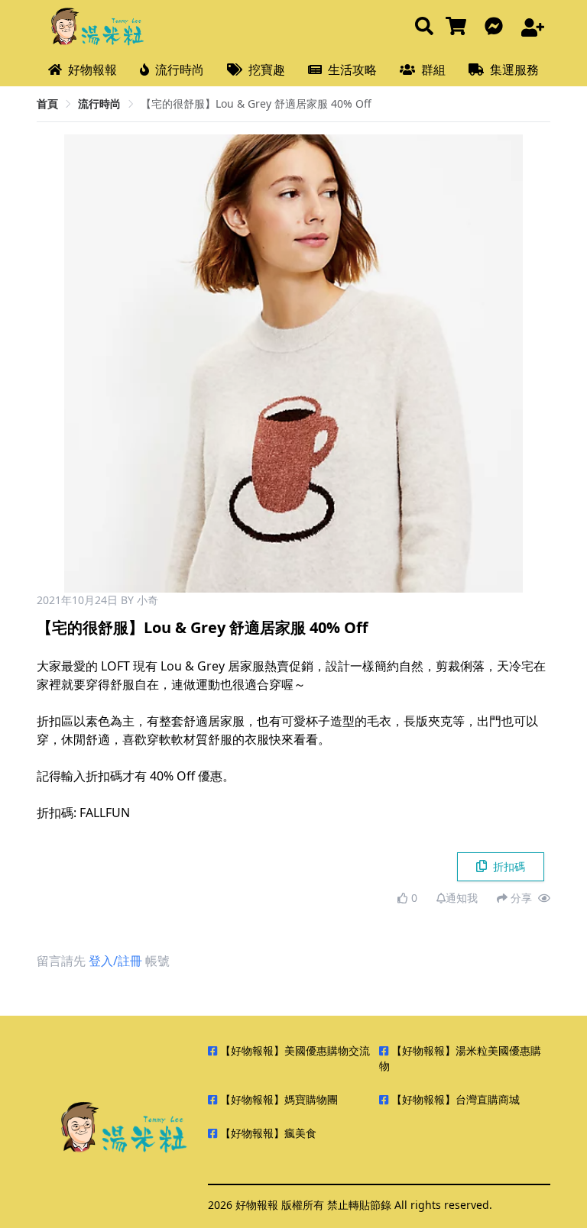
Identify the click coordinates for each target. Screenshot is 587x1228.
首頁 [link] (47, 103)
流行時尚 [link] (99, 103)
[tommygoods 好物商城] (459, 27)
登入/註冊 (115, 960)
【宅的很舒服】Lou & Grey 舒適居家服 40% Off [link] (256, 103)
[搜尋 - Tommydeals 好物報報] (424, 27)
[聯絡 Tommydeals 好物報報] (497, 27)
